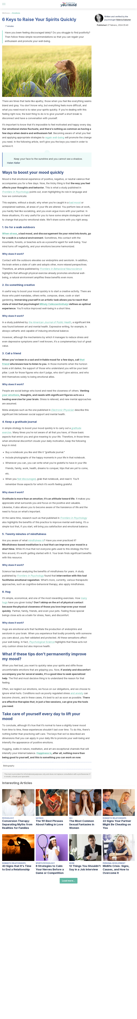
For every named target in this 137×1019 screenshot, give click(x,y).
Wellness (6, 13)
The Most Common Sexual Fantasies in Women (81, 824)
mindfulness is (36, 540)
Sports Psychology (45, 863)
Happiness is (44, 753)
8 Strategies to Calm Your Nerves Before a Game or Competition (50, 869)
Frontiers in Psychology (15, 191)
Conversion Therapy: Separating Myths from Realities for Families (17, 824)
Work (71, 863)
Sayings (39, 818)
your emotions (10, 395)
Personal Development (114, 863)
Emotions (16, 13)
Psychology (8, 818)
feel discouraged (26, 478)
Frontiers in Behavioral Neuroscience (61, 268)
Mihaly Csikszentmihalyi (54, 304)
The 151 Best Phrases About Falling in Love (49, 822)
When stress (9, 233)
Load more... (68, 880)
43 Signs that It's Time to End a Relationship (16, 867)
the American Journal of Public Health (49, 322)
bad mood (75, 202)
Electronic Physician (62, 410)
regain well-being (54, 137)
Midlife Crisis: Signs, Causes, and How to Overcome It (116, 869)
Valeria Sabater (123, 20)
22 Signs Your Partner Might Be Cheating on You (117, 824)
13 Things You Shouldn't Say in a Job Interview (85, 867)
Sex (71, 818)
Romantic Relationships (114, 818)
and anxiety (77, 693)
